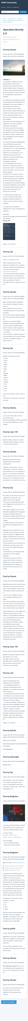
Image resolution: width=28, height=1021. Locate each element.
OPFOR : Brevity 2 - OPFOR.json (12, 837)
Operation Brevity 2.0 (18, 862)
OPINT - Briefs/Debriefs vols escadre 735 (12, 20)
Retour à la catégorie (9, 1002)
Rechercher (23, 11)
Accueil (3, 7)
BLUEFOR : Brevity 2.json (10, 835)
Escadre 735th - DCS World (15, 18)
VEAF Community (9, 2)
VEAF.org (9, 7)
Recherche (16, 7)
